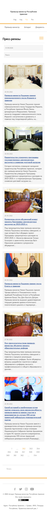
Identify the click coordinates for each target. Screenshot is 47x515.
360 (8, 455)
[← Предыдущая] (7, 448)
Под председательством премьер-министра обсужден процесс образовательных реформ (20, 345)
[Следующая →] (40, 455)
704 (35, 455)
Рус (26, 19)
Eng (15, 19)
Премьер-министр (12, 27)
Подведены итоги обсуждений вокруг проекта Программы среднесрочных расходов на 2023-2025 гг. (21, 221)
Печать (9, 469)
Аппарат (27, 27)
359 (37, 452)
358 (30, 452)
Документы (40, 27)
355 (9, 452)
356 (16, 452)
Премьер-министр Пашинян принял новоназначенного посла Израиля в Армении (20, 98)
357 (23, 452)
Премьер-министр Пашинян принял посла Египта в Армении (23, 284)
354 (38, 448)
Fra (32, 19)
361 (15, 455)
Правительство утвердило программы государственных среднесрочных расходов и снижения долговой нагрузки (22, 160)
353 (31, 448)
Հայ (20, 19)
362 (22, 455)
